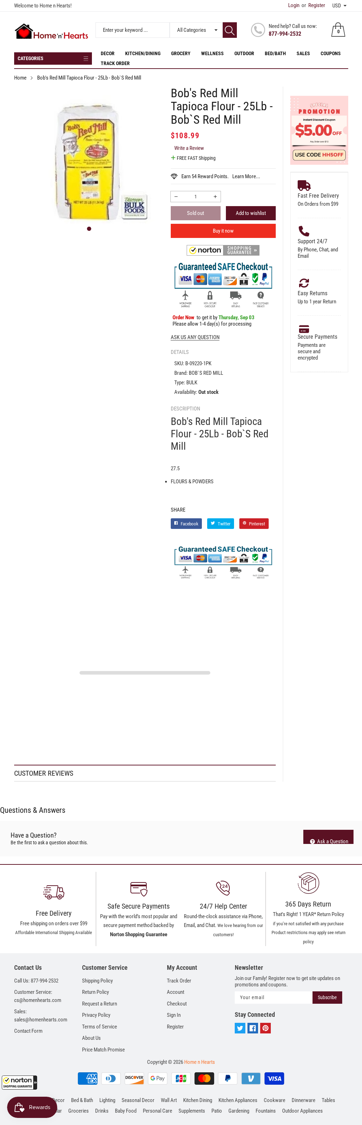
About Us (91, 1038)
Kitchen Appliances (237, 1100)
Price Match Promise (103, 1050)
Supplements (192, 1111)
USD (336, 5)
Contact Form (28, 1031)
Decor (108, 53)
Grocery (181, 53)
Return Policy (95, 992)
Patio (216, 1111)
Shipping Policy (97, 981)
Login (293, 5)
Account (175, 992)
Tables (328, 1100)
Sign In (174, 1015)
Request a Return (99, 1004)
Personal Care (157, 1111)
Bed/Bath (275, 53)
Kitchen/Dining (142, 53)
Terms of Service (99, 1027)
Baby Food (125, 1111)
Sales (303, 53)
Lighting (107, 1100)
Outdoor (244, 53)
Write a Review (189, 148)
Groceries (78, 1111)
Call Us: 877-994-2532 (36, 981)
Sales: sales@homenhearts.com (40, 1015)
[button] (19, 1083)
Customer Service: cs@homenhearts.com (37, 996)
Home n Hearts (199, 1062)
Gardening (238, 1111)
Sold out (195, 213)
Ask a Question (332, 841)
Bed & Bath (82, 1100)
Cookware (274, 1100)
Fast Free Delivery (318, 195)
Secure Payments (317, 336)
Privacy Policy (96, 1015)
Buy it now (223, 231)
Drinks (102, 1111)
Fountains (266, 1111)
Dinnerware (303, 1100)
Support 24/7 (312, 241)
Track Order (115, 63)
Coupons (331, 53)
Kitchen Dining (197, 1100)
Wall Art (169, 1100)
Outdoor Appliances (302, 1111)
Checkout (177, 1004)
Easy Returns (312, 293)
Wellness (212, 53)
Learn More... (246, 176)
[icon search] (230, 30)
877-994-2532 (285, 33)
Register (313, 5)
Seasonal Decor (138, 1100)
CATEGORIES (30, 58)
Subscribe (327, 997)
